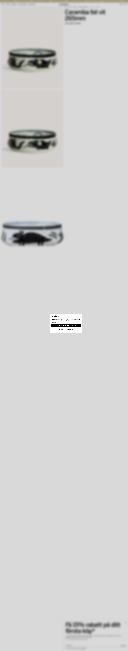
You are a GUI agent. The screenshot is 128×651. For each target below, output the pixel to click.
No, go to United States (66, 329)
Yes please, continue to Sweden (66, 325)
